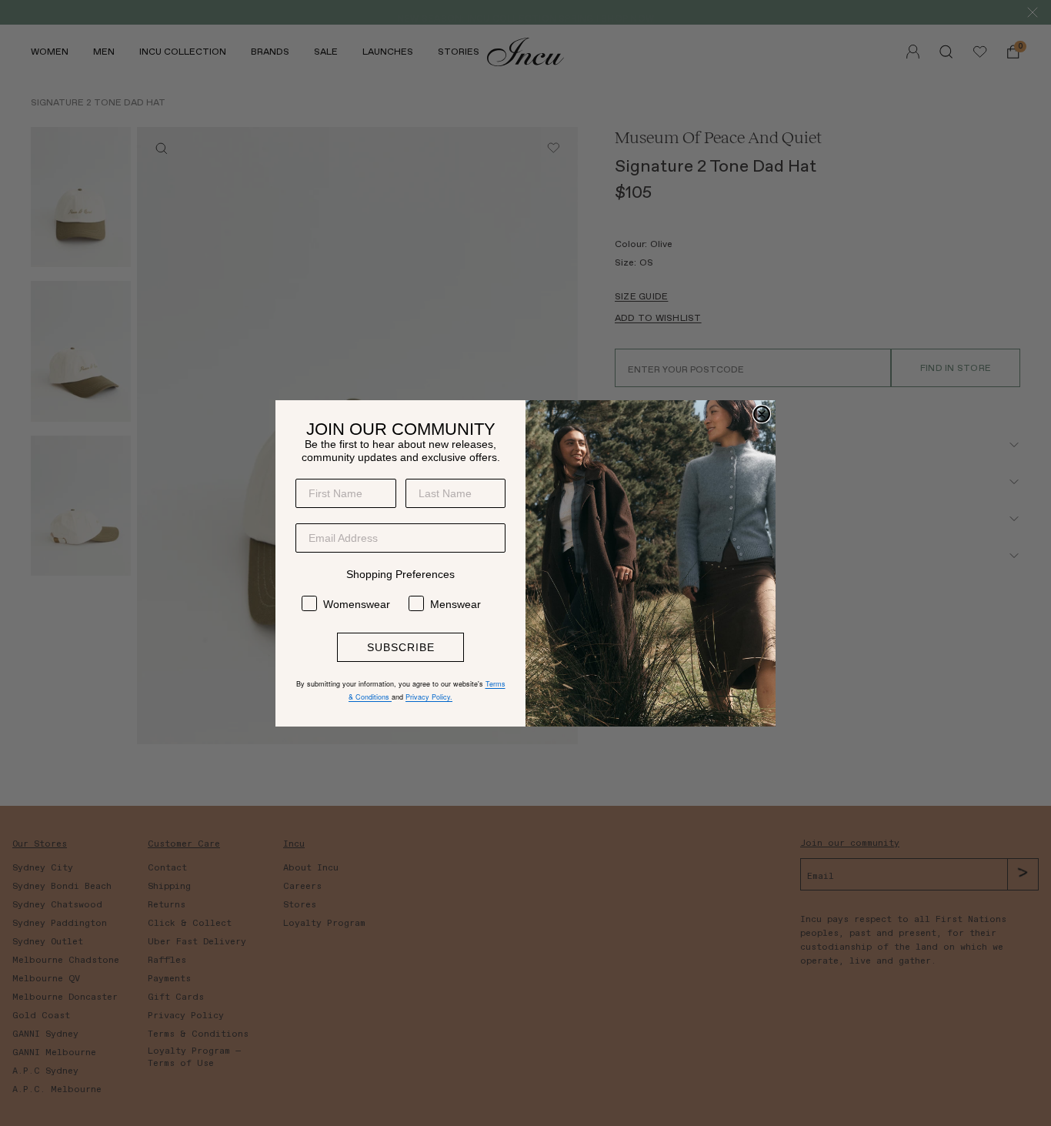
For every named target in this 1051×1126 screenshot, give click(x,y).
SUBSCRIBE (401, 647)
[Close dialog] (761, 414)
